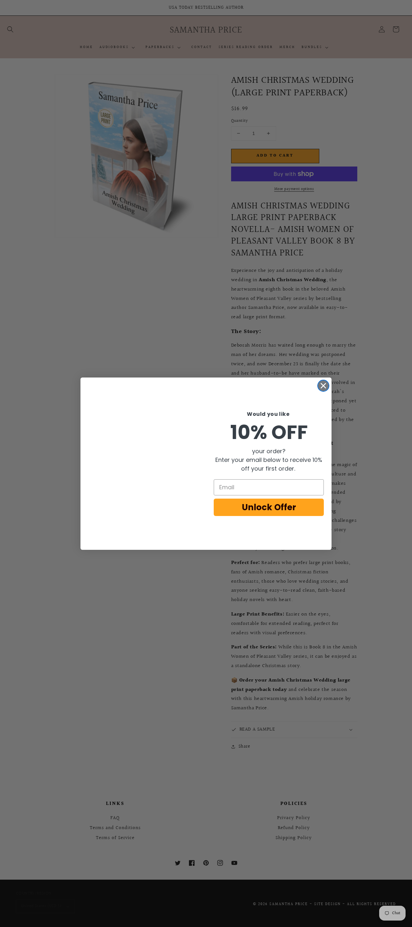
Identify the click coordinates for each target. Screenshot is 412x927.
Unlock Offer (269, 507)
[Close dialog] (323, 385)
